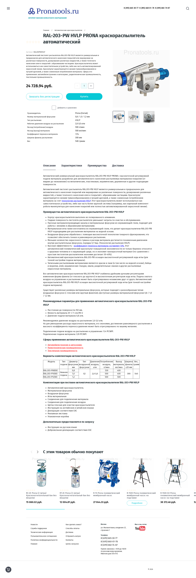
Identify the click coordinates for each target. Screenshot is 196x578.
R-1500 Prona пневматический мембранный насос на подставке (141, 495)
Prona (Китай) (81, 113)
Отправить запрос (73, 536)
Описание (49, 165)
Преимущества (97, 165)
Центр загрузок (72, 544)
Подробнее (137, 503)
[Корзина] (8, 570)
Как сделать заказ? (73, 524)
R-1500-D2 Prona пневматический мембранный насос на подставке (175, 495)
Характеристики (71, 165)
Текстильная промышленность (62, 350)
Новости (34, 524)
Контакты (69, 540)
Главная (34, 544)
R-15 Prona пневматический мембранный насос (106, 494)
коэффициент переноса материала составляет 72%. (99, 246)
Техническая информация (42, 532)
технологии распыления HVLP (76, 201)
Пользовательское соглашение (44, 536)
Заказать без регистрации (44, 96)
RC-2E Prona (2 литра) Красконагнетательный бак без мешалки (41, 495)
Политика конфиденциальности (44, 540)
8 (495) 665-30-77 (131, 8)
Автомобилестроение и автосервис (65, 345)
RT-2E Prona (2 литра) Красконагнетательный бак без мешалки (75, 495)
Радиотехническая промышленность (65, 347)
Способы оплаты (73, 528)
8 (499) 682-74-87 (162, 8)
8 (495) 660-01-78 (146, 8)
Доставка (118, 165)
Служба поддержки (39, 528)
